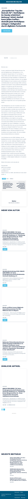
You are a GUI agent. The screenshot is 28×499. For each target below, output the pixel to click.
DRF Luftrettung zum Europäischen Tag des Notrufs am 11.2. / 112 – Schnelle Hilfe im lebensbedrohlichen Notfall (8, 186)
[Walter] (2, 58)
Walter (6, 57)
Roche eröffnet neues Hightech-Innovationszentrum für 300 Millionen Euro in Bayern (13, 309)
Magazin (4, 8)
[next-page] (4, 409)
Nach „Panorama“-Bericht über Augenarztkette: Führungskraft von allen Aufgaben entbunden (21, 186)
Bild (8, 178)
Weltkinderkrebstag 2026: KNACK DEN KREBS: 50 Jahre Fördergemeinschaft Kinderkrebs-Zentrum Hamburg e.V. (14, 274)
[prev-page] (2, 409)
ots (5, 174)
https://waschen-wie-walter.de (14, 202)
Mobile (11, 178)
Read (5, 249)
